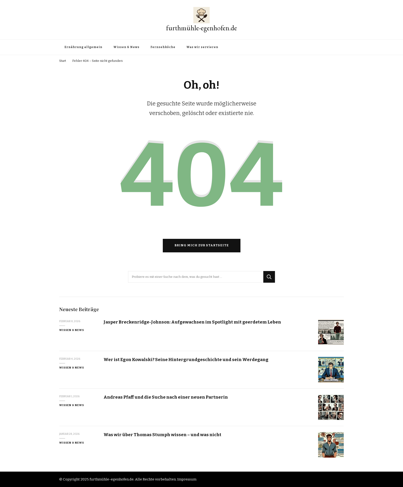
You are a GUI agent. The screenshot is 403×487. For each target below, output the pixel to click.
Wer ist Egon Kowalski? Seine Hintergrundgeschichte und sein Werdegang (186, 359)
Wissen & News (126, 47)
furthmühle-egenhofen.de (201, 27)
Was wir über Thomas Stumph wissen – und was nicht (162, 434)
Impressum (186, 479)
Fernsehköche (162, 47)
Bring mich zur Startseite (201, 245)
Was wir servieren (202, 47)
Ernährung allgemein (83, 47)
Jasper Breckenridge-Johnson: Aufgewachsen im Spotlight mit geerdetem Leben (192, 322)
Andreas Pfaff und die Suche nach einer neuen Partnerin (166, 397)
